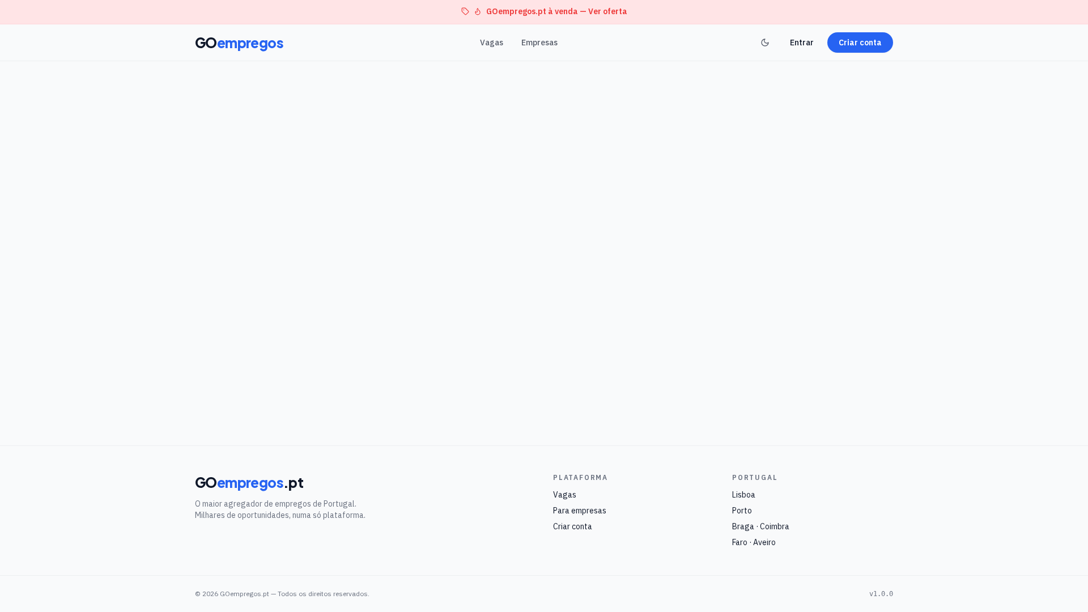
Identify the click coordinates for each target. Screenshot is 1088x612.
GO (239, 42)
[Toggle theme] (765, 42)
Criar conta (860, 42)
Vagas (491, 42)
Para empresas (579, 510)
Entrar (802, 42)
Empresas (539, 42)
